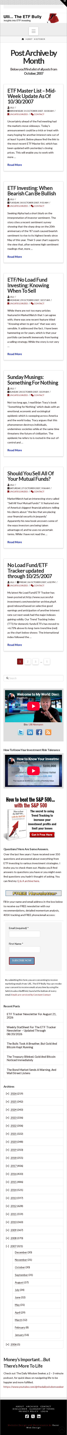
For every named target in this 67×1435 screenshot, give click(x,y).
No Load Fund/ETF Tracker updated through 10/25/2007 (29, 570)
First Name (16, 943)
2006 (14, 1344)
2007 (13, 1246)
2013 (14, 1197)
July (17, 1289)
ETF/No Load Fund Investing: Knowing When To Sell (28, 285)
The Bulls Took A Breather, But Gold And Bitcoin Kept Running (32, 1045)
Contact (39, 114)
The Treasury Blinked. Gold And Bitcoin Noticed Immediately (31, 1058)
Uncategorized (18, 114)
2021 (14, 1133)
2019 (14, 1149)
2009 (14, 1230)
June (17, 1297)
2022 (14, 1125)
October (20, 1267)
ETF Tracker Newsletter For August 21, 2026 (31, 1015)
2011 (14, 1214)
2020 (14, 1141)
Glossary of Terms (42, 1409)
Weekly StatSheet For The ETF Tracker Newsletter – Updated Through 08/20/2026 (31, 1030)
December (21, 1252)
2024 (14, 1109)
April (17, 1312)
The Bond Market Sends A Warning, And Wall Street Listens (31, 1071)
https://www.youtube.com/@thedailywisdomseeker (34, 1386)
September (21, 1274)
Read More (14, 164)
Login (44, 1411)
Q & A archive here (28, 881)
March (18, 1319)
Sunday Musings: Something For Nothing (32, 380)
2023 (14, 1117)
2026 (14, 1093)
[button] (33, 31)
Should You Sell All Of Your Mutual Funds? (30, 476)
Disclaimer (20, 1409)
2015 (14, 1181)
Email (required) (19, 928)
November (21, 1259)
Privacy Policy (29, 1411)
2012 (14, 1206)
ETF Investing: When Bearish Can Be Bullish (31, 190)
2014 (14, 1189)
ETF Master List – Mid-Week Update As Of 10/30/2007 (31, 96)
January (19, 1334)
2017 (14, 1165)
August (19, 1282)
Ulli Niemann (36, 724)
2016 (14, 1173)
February (20, 1327)
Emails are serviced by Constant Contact (31, 994)
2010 (14, 1222)
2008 (14, 1238)
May (17, 1304)
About (20, 1406)
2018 (14, 1157)
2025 (14, 1101)
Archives (32, 1406)
